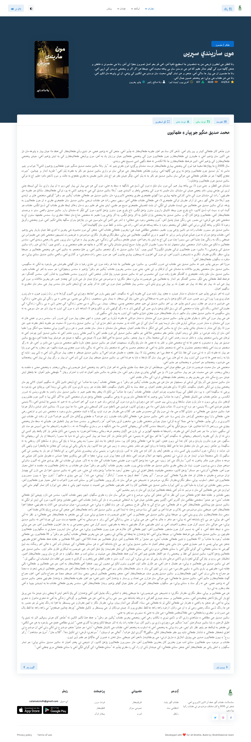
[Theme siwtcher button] (31, 8)
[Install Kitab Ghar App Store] (29, 708)
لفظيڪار (100, 707)
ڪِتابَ (123, 7)
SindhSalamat (219, 733)
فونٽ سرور (99, 701)
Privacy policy (24, 733)
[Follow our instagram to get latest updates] (223, 717)
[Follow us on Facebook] (231, 717)
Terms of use (44, 733)
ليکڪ (137, 7)
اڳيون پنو (30, 666)
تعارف (151, 7)
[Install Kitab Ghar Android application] (55, 708)
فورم (139, 712)
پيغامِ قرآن (100, 712)
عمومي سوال (135, 707)
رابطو (176, 712)
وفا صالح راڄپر (154, 81)
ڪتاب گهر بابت (171, 701)
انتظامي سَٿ (173, 707)
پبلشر (109, 7)
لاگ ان (18, 8)
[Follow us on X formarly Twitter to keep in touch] (215, 717)
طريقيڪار (137, 701)
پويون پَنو (220, 666)
